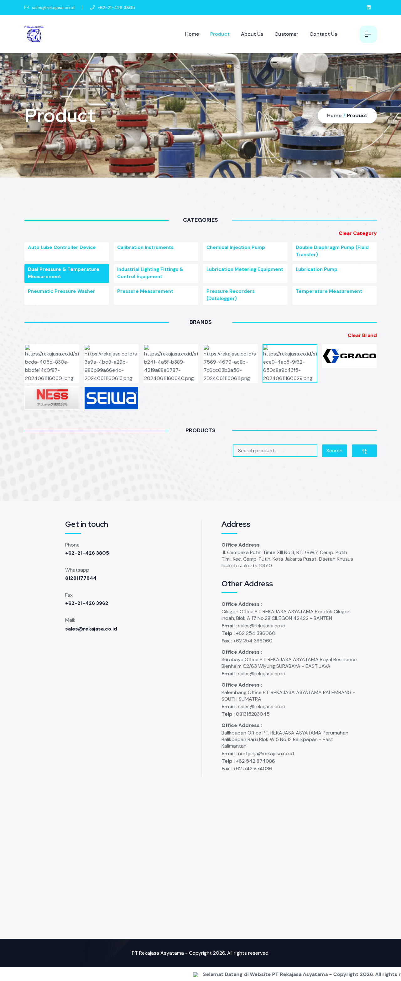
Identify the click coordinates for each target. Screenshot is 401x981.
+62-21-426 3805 (87, 553)
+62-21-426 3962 (86, 603)
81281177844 (80, 578)
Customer (286, 34)
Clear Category (358, 233)
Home (192, 34)
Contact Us (323, 34)
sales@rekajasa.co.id (53, 7)
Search (334, 450)
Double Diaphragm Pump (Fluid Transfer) (332, 251)
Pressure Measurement (145, 291)
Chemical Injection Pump (235, 247)
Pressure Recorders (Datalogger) (230, 295)
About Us (252, 34)
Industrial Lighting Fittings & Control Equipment (150, 273)
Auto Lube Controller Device (62, 247)
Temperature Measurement (329, 291)
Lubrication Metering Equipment (244, 269)
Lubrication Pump (316, 269)
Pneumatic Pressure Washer (61, 291)
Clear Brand (362, 335)
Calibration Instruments (145, 247)
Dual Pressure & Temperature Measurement (63, 273)
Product (220, 34)
